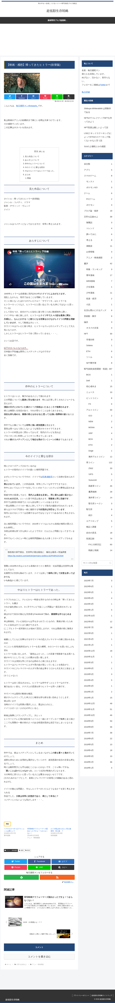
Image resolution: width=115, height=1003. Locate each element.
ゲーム (98, 193)
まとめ (27, 174)
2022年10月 (98, 616)
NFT (98, 334)
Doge (100, 451)
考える (99, 240)
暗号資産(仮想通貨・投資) (98, 369)
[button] (68, 96)
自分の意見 (99, 533)
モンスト (99, 181)
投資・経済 (99, 299)
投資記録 (99, 538)
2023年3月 (98, 604)
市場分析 (99, 340)
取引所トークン (100, 503)
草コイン (99, 462)
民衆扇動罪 (47, 477)
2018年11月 (98, 709)
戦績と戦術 (100, 550)
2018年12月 (98, 703)
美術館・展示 (98, 316)
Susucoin (100, 480)
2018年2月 (98, 762)
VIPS (100, 474)
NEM (100, 421)
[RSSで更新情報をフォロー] (57, 877)
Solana (99, 345)
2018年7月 (98, 733)
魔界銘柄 (100, 492)
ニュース (99, 392)
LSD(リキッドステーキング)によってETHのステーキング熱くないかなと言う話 (98, 137)
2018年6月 (98, 738)
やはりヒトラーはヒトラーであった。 (40, 171)
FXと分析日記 (100, 544)
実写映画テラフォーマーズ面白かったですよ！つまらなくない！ (37, 831)
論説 (98, 322)
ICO (100, 416)
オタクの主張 (99, 328)
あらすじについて (32, 160)
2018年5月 (98, 744)
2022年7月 (98, 627)
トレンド (99, 228)
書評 (98, 263)
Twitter (103, 85)
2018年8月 (98, 727)
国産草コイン (100, 486)
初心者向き (99, 386)
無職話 (99, 222)
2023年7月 (98, 580)
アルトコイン (99, 410)
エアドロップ (99, 521)
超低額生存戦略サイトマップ (102, 995)
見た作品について (32, 156)
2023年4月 (98, 598)
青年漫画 (99, 275)
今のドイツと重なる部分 (35, 167)
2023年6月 (98, 586)
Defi (99, 381)
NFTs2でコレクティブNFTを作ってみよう (98, 120)
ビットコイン (99, 398)
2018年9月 (98, 721)
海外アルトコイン (100, 457)
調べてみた (99, 234)
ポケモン (99, 205)
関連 (29, 178)
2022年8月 (98, 621)
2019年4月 (98, 680)
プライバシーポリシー (81, 995)
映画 (28, 850)
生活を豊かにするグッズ (98, 310)
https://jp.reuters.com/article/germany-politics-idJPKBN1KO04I (35, 556)
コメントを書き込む (39, 956)
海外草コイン (100, 497)
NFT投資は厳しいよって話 (96, 127)
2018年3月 (98, 756)
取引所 (99, 509)
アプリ (98, 170)
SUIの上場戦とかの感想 (95, 146)
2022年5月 (98, 633)
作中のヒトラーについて (35, 164)
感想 (22, 850)
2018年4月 (98, 750)
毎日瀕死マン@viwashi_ (27, 106)
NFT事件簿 (99, 363)
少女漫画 (99, 287)
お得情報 (99, 252)
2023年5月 (98, 592)
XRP (100, 433)
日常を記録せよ (98, 217)
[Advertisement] (57, 40)
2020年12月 (98, 651)
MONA (100, 427)
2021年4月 (98, 639)
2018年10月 (98, 715)
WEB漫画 (99, 281)
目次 (36, 151)
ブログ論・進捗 (98, 211)
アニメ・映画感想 (11, 850)
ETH (99, 351)
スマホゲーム (98, 176)
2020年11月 (98, 657)
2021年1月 (98, 645)
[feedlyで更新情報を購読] (21, 877)
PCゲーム (99, 199)
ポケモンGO (99, 187)
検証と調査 (99, 527)
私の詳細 (86, 92)
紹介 (100, 515)
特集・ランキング (99, 269)
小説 (99, 304)
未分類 (98, 164)
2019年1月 (98, 698)
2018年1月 (98, 768)
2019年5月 (98, 674)
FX (100, 404)
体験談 (99, 246)
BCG (99, 375)
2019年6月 (98, 668)
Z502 (100, 468)
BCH (100, 439)
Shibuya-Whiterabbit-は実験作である (97, 110)
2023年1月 (98, 610)
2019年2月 (98, 692)
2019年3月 (98, 686)
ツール (99, 357)
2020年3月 (98, 662)
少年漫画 (99, 293)
